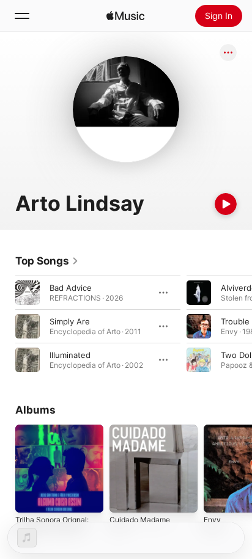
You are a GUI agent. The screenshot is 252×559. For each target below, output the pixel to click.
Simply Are (70, 321)
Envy (212, 519)
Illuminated (70, 355)
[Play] (226, 204)
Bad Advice (71, 288)
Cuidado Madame (139, 519)
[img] (125, 15)
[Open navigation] (22, 15)
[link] (47, 261)
